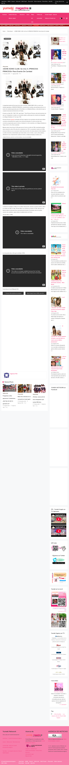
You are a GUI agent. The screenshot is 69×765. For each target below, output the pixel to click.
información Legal (29, 754)
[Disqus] (24, 313)
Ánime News (45, 1)
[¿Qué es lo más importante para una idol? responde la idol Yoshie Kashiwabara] (56, 361)
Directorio (22, 14)
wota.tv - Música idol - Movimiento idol (11, 742)
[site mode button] (61, 18)
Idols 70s (3, 3)
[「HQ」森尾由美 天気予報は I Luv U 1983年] (56, 54)
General (13, 1)
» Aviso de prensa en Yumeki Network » (59, 607)
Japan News (4, 1)
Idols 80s (50, 1)
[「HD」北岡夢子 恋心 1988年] (56, 99)
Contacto (4, 14)
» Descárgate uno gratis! (62, 611)
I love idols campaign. (58, 691)
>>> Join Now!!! (62, 704)
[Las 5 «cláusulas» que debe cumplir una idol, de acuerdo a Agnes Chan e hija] (56, 301)
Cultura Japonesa (37, 1)
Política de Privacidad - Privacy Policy (33, 750)
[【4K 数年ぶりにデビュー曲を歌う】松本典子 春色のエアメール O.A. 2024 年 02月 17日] (56, 119)
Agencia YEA (15, 73)
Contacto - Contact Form (31, 748)
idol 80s (61, 25)
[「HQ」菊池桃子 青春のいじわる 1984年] (56, 78)
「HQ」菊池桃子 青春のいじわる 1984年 (64, 77)
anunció (12, 119)
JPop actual (30, 1)
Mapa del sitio (32, 18)
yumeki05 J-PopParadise (58, 62)
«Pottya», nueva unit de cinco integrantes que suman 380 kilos (39, 399)
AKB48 (9, 1)
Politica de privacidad (39, 16)
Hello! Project (24, 1)
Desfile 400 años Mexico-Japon (13, 16)
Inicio (28, 14)
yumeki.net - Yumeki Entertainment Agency (12, 738)
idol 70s (56, 25)
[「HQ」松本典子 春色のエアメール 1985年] (56, 146)
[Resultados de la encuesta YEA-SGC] (56, 181)
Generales (30, 25)
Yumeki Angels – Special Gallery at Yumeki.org (51, 16)
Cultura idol (18, 1)
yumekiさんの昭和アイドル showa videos (62, 39)
